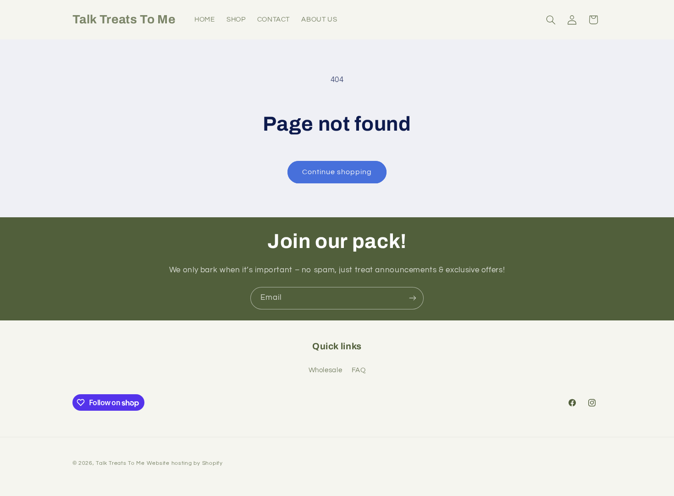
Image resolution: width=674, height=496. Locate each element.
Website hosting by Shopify (185, 463)
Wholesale (326, 370)
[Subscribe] (412, 298)
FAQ (359, 370)
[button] (550, 19)
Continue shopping (337, 172)
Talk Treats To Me (120, 463)
